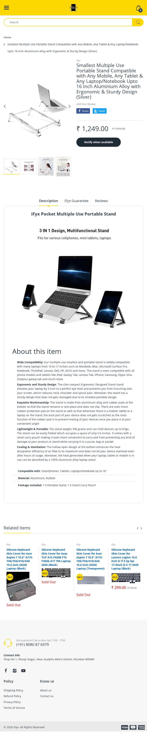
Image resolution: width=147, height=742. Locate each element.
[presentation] (138, 528)
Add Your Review (86, 104)
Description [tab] (48, 200)
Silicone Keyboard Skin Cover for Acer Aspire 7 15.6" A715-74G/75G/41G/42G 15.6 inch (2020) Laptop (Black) (20, 559)
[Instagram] (14, 671)
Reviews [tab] (101, 200)
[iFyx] (73, 7)
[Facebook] (6, 671)
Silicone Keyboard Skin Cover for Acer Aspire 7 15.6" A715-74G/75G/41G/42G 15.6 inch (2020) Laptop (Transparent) (90, 559)
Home (7, 37)
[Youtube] (23, 671)
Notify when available (98, 142)
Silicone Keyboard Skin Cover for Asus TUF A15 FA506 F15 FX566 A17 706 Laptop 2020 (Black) (56, 557)
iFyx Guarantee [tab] (76, 200)
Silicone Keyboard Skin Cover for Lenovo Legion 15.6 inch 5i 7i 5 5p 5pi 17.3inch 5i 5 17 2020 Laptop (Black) (124, 559)
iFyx (78, 60)
